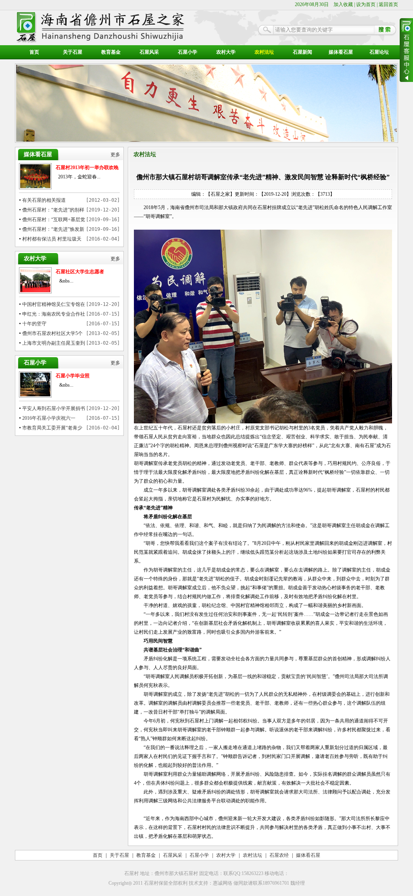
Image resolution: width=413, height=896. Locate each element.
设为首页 (365, 4)
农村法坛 (264, 52)
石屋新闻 (302, 52)
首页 (34, 52)
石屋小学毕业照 (73, 376)
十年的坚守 (34, 324)
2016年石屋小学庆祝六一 (48, 418)
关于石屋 (72, 52)
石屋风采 (149, 52)
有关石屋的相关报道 (44, 200)
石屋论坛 (379, 52)
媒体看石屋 (341, 52)
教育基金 (111, 52)
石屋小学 (187, 52)
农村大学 (226, 52)
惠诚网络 (222, 883)
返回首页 (388, 4)
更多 (115, 154)
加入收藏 (343, 4)
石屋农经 (279, 855)
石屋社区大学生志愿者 (80, 271)
